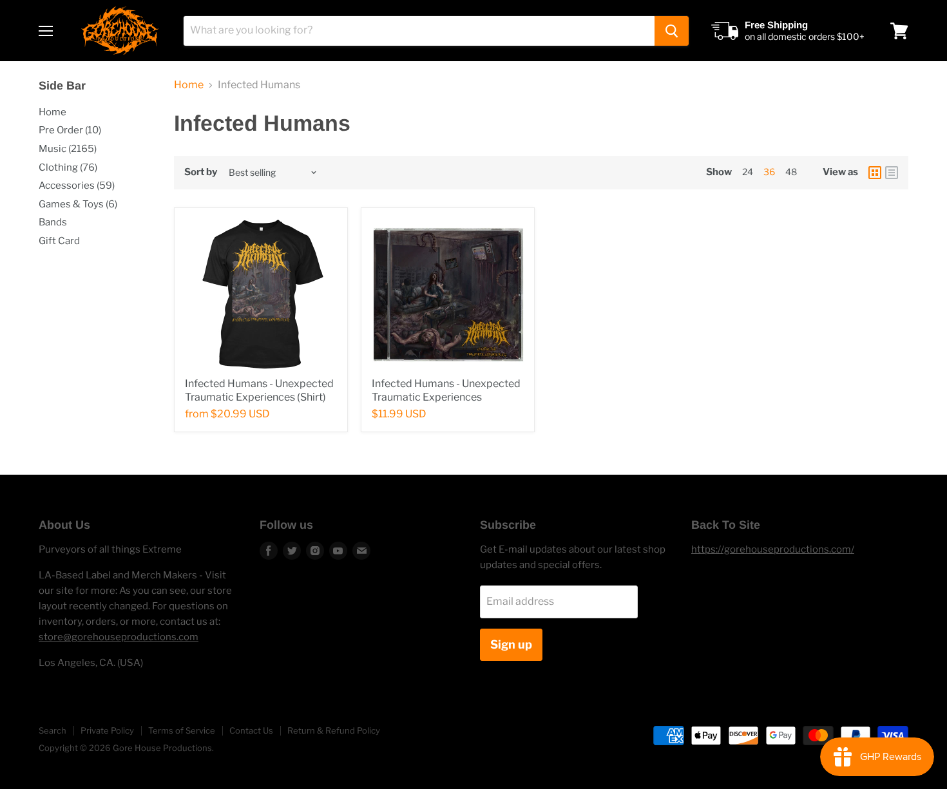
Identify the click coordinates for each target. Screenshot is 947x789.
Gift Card (59, 241)
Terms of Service (181, 730)
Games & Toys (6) (78, 204)
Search (52, 730)
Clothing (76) (68, 167)
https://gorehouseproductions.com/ (772, 549)
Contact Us (251, 730)
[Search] (672, 31)
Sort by (200, 172)
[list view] (891, 172)
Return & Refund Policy (333, 730)
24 (747, 171)
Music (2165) (68, 149)
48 (791, 171)
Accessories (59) (77, 185)
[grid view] (874, 172)
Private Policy (107, 730)
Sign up (511, 644)
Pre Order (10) (70, 130)
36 (769, 171)
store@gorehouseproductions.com (118, 637)
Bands (53, 222)
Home (52, 112)
